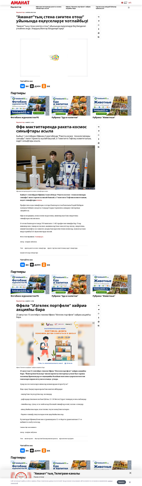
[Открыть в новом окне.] (24, 86)
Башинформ (39, 237)
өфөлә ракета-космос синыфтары (35, 248)
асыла (39, 200)
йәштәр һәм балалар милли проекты (46, 438)
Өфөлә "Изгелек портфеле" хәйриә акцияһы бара (78, 7)
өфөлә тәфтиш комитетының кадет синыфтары (62, 248)
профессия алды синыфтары (29, 253)
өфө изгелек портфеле (66, 438)
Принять (121, 482)
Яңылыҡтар (16, 7)
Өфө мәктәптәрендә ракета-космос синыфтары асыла (48, 7)
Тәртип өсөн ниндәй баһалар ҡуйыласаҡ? (106, 7)
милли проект (29, 438)
